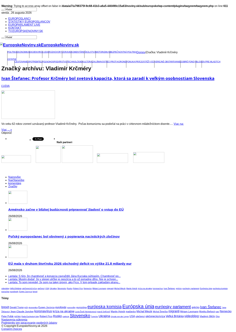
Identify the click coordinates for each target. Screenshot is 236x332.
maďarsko (131, 311)
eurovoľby (71, 307)
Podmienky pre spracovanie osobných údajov (29, 322)
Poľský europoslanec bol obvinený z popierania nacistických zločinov (64, 236)
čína (218, 316)
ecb (26, 307)
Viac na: (179, 123)
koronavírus (158, 288)
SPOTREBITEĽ (35, 61)
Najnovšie (14, 177)
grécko (179, 288)
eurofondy (14, 292)
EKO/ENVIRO (35, 52)
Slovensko (61, 288)
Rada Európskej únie (30, 316)
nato (217, 312)
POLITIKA (12, 52)
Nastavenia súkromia (14, 319)
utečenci (41, 288)
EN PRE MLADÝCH (211, 61)
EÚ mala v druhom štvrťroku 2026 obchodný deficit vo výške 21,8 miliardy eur (69, 263)
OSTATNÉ (12, 59)
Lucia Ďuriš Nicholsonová (85, 312)
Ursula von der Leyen (120, 316)
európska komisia (220, 288)
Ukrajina (53, 288)
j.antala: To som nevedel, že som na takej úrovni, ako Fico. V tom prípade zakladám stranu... (64, 282)
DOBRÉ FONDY (188, 61)
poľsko (17, 316)
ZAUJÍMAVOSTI (99, 61)
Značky (12, 186)
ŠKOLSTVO (90, 52)
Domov (140, 52)
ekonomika (33, 307)
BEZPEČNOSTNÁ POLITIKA (123, 52)
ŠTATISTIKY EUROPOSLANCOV (29, 21)
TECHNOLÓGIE (74, 61)
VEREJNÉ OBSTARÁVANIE (167, 61)
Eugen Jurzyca (25, 292)
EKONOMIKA (23, 52)
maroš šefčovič (103, 312)
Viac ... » (6, 129)
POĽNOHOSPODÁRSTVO (54, 61)
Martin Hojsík (131, 288)
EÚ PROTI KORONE (116, 61)
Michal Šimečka (160, 311)
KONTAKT (14, 27)
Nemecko (88, 288)
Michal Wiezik (120, 288)
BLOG (199, 61)
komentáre (14, 183)
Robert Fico (78, 288)
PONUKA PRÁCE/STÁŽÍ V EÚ (140, 61)
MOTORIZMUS (103, 52)
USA (47, 288)
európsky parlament (190, 288)
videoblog (5, 288)
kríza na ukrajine (145, 288)
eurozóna (5, 292)
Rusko (69, 288)
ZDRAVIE (66, 52)
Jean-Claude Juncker (22, 311)
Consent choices (11, 329)
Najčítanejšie (16, 180)
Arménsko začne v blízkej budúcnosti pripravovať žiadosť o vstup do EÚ (66, 209)
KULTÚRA (87, 61)
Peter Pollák (7, 316)
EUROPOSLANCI (19, 18)
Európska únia (206, 288)
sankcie (66, 316)
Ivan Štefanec (169, 288)
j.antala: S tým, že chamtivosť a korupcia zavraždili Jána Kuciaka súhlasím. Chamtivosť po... (64, 276)
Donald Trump (17, 307)
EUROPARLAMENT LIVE (24, 24)
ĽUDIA (45, 52)
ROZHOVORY (55, 52)
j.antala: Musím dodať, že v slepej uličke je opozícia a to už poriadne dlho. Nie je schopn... (63, 279)
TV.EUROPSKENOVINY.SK (25, 31)
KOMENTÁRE (77, 52)
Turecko (94, 316)
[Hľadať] (2, 10)
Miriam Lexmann (99, 288)
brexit (35, 292)
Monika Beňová (207, 311)
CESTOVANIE (21, 61)
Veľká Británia (15, 288)
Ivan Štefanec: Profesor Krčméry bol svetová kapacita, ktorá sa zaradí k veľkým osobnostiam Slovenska (107, 78)
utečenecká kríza (29, 288)
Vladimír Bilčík (207, 316)
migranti (110, 288)
